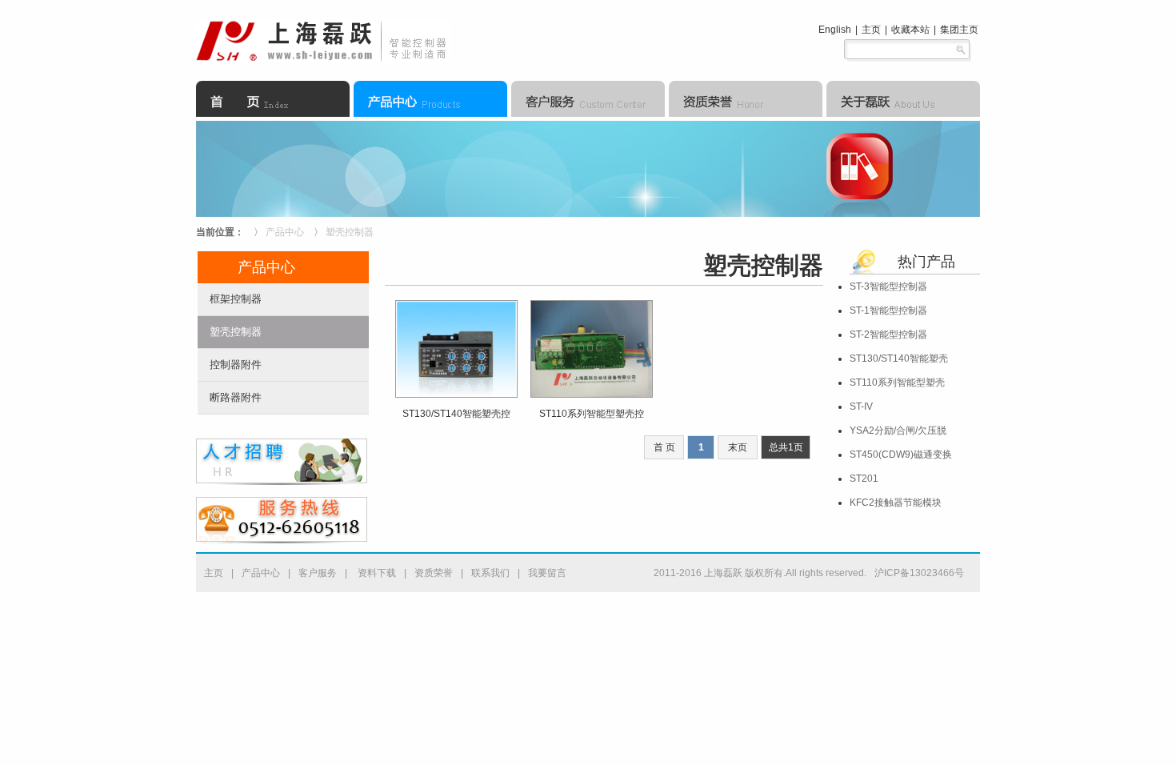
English (834, 29)
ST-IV (861, 406)
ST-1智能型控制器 (888, 310)
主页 (871, 29)
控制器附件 (236, 364)
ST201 (864, 478)
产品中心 (285, 232)
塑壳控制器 (350, 232)
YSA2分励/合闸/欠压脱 (898, 430)
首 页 (664, 447)
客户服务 (317, 573)
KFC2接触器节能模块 (896, 502)
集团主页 (959, 29)
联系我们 (490, 573)
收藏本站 (910, 29)
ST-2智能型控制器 (888, 334)
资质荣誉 (433, 573)
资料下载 (375, 573)
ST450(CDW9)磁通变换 (901, 454)
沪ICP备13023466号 (919, 573)
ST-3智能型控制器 (888, 286)
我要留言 (547, 573)
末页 (737, 447)
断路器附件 (236, 397)
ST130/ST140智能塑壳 (899, 358)
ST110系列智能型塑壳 (897, 382)
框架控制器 (236, 299)
